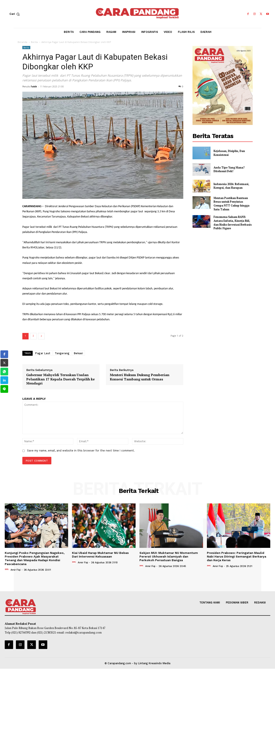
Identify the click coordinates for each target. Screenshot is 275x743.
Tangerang (62, 353)
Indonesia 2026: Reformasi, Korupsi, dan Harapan (231, 186)
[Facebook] (248, 14)
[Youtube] (267, 14)
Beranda (22, 42)
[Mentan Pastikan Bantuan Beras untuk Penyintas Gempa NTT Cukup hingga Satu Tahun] (201, 202)
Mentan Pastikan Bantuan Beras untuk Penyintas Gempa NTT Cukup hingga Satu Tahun (231, 203)
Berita (34, 42)
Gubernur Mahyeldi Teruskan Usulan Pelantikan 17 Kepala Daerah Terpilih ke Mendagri (60, 379)
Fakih (34, 86)
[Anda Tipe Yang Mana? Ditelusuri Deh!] (201, 169)
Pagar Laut (42, 353)
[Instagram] (254, 14)
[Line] (4, 389)
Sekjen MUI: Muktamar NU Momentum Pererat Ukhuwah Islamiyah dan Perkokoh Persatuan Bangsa (168, 556)
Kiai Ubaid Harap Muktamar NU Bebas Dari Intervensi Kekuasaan (100, 554)
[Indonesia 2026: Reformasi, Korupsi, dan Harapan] (201, 186)
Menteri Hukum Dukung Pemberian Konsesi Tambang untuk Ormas (139, 377)
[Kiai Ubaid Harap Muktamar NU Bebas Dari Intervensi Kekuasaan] (104, 525)
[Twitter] (261, 14)
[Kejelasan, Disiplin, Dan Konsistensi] (201, 153)
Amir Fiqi (16, 569)
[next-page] (41, 336)
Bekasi (78, 353)
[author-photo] (7, 569)
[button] (15, 14)
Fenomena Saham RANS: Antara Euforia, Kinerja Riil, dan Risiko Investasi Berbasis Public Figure (233, 222)
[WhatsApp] (4, 371)
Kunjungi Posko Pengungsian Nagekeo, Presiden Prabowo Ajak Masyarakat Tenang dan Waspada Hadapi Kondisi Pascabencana (35, 558)
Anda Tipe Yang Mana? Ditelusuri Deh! (229, 169)
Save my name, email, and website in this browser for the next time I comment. (81, 450)
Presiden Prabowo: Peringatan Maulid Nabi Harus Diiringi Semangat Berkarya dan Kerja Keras (236, 556)
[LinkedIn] (4, 380)
